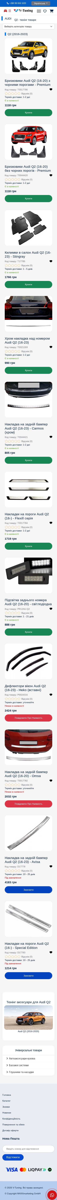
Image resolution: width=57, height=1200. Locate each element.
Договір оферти (10, 1130)
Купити (28, 112)
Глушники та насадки (21, 1072)
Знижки (6, 1107)
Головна (6, 1095)
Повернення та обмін (13, 1124)
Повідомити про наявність (28, 718)
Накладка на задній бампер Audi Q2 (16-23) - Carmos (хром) (26, 428)
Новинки (6, 1112)
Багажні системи (19, 1065)
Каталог (6, 1100)
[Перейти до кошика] (51, 11)
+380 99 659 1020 (18, 3)
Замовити (29, 889)
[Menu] (39, 11)
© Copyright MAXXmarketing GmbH (23, 1193)
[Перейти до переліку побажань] (45, 11)
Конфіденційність (11, 1118)
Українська (40, 3)
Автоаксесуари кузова (22, 1058)
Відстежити (13, 1157)
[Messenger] (52, 1195)
